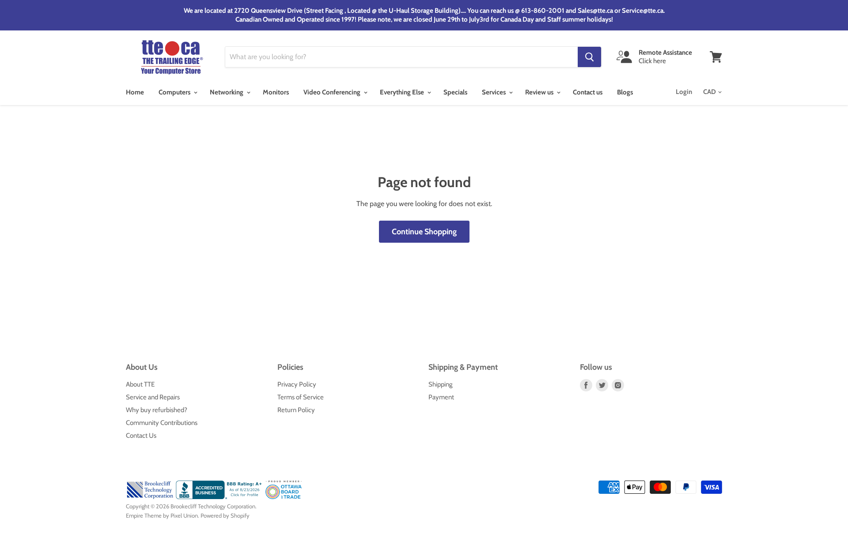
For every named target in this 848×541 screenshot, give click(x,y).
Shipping (440, 384)
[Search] (589, 57)
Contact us (587, 92)
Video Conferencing (332, 92)
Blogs (625, 92)
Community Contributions (161, 423)
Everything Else (402, 92)
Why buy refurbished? (156, 410)
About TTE (140, 384)
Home (135, 92)
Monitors (276, 92)
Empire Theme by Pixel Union (162, 515)
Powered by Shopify (225, 515)
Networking (227, 92)
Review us (540, 92)
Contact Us (141, 436)
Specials (455, 92)
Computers (175, 92)
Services (494, 92)
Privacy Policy (296, 384)
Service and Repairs (153, 397)
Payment (441, 397)
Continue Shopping (424, 232)
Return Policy (296, 410)
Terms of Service (300, 397)
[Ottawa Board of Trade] (283, 496)
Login (684, 92)
